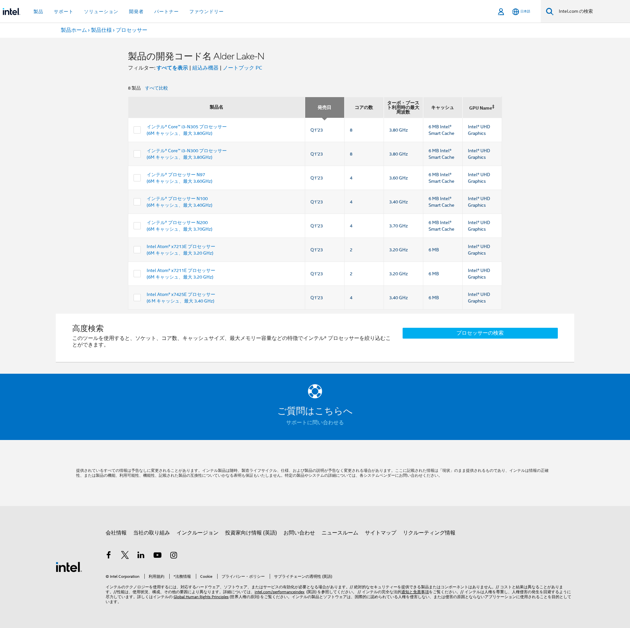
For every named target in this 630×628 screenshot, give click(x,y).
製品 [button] (38, 11)
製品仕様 (101, 30)
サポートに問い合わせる (315, 422)
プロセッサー (131, 30)
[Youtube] (157, 556)
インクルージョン (198, 533)
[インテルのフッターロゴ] (69, 566)
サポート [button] (64, 11)
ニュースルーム (340, 533)
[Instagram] (173, 556)
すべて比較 (156, 88)
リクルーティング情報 (429, 533)
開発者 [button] (136, 11)
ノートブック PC (242, 68)
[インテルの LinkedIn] (141, 556)
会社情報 (116, 533)
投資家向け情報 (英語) (251, 533)
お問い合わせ (299, 533)
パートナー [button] (166, 11)
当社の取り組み (151, 533)
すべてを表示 (172, 67)
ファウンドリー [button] (206, 11)
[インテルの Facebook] (108, 556)
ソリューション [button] (101, 11)
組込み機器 (205, 68)
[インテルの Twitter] (125, 556)
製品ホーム (74, 30)
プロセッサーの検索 (480, 333)
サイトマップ (380, 533)
